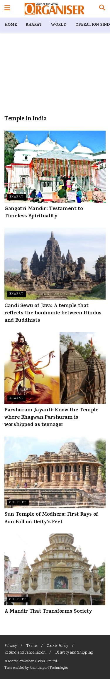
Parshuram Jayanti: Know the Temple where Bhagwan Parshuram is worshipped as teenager (51, 417)
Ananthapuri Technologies (49, 668)
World (59, 25)
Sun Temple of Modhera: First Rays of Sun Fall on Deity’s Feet (51, 518)
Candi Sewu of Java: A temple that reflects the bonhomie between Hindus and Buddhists (52, 313)
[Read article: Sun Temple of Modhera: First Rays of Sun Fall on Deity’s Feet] (55, 473)
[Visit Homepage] (54, 9)
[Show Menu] (7, 9)
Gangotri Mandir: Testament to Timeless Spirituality (43, 213)
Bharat (34, 25)
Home (10, 25)
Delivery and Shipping (74, 653)
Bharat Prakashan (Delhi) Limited (32, 661)
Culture (18, 502)
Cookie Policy (57, 646)
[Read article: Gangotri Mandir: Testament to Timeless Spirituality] (55, 167)
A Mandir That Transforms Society (48, 611)
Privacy (10, 646)
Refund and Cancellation (24, 653)
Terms (31, 646)
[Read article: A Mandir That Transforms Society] (55, 570)
